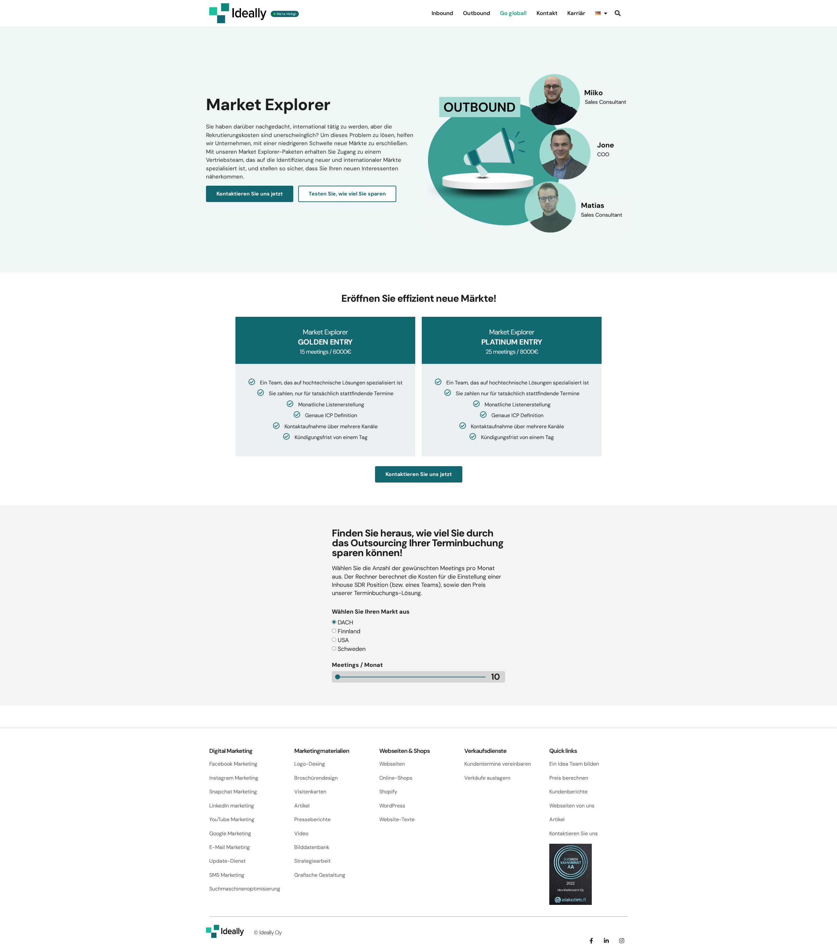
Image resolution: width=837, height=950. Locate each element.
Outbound (476, 13)
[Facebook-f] (591, 941)
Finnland (349, 631)
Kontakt (547, 13)
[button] (617, 13)
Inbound (442, 13)
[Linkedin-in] (606, 941)
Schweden (352, 649)
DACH (345, 622)
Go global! (513, 13)
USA (343, 640)
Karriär (576, 13)
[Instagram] (622, 941)
